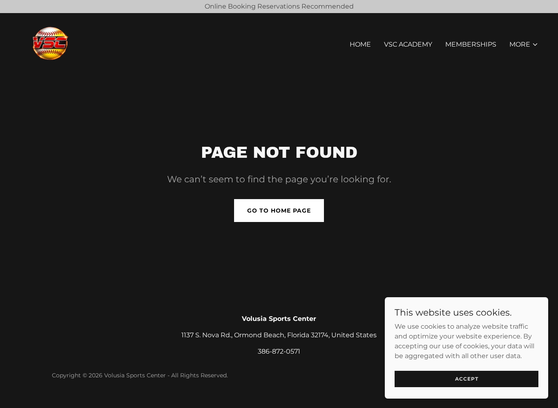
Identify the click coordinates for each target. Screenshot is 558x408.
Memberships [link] (470, 44)
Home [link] (360, 44)
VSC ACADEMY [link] (408, 44)
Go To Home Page (279, 210)
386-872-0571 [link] (279, 351)
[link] (50, 43)
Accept (466, 379)
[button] (523, 44)
